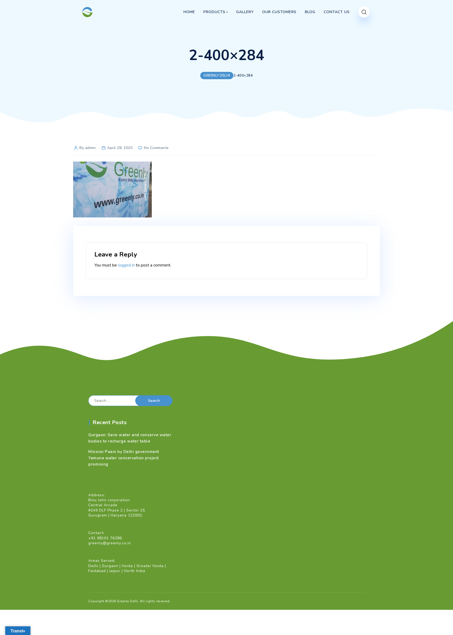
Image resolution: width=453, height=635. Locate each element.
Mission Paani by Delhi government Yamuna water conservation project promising (123, 458)
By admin (87, 147)
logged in (126, 265)
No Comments (156, 147)
